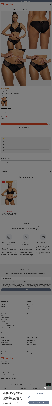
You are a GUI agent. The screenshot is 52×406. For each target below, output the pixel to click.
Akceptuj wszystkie (38, 402)
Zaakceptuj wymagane (38, 393)
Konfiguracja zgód (38, 397)
